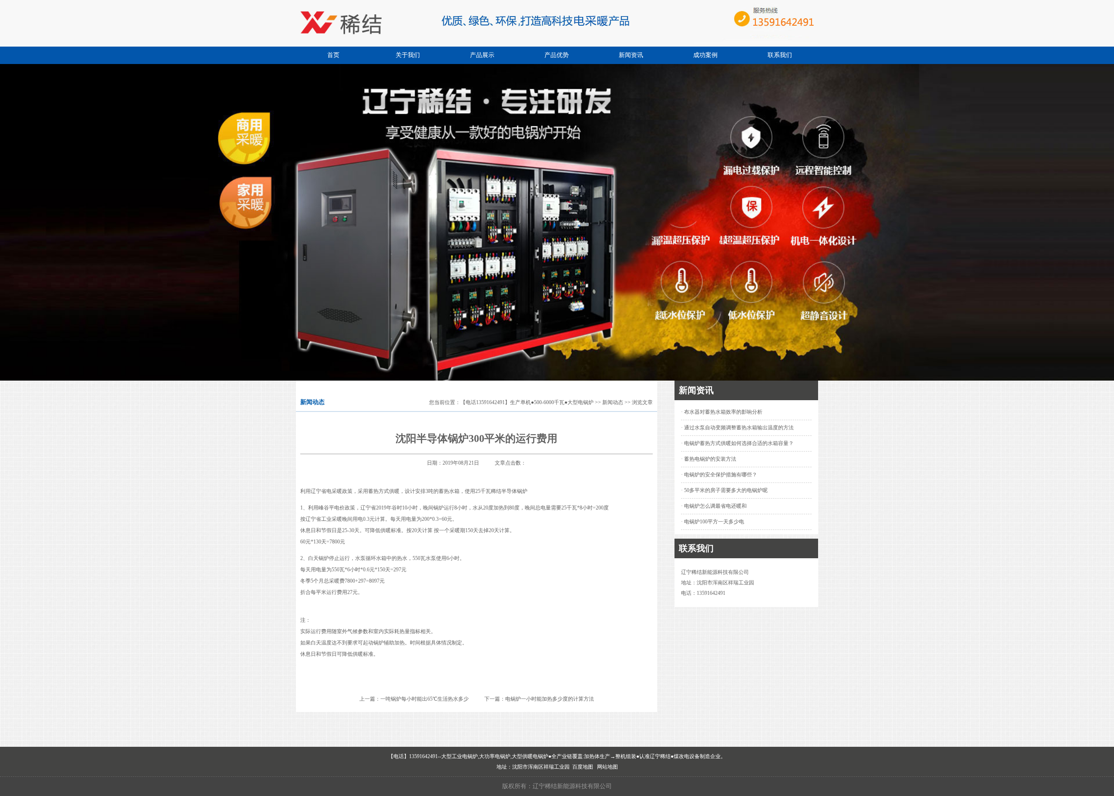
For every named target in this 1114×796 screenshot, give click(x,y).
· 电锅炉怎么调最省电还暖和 (714, 506)
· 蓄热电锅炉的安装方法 (708, 459)
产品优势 (556, 55)
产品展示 (482, 55)
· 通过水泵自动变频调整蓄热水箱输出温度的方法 (737, 428)
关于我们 (408, 55)
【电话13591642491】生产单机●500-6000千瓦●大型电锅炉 (527, 402)
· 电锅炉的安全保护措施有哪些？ (719, 475)
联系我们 (780, 55)
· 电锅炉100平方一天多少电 (712, 522)
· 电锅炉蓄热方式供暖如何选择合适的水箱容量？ (737, 443)
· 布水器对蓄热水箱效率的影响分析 (721, 412)
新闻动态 (612, 402)
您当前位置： (444, 402)
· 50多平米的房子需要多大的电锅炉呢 (724, 490)
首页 (333, 55)
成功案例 (705, 55)
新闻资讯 (631, 55)
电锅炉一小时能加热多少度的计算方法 (549, 699)
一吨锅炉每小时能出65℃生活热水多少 (424, 699)
